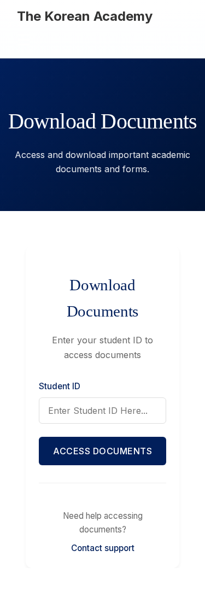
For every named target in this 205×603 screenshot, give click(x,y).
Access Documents (102, 451)
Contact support (102, 548)
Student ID (59, 386)
